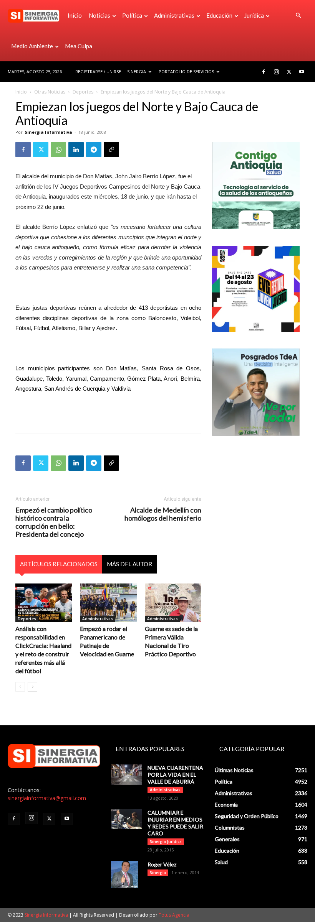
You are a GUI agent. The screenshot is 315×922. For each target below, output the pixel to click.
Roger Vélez (162, 864)
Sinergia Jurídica (166, 841)
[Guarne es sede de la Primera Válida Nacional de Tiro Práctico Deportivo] (173, 602)
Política (132, 15)
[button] (298, 15)
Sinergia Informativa (48, 132)
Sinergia (136, 71)
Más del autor (129, 563)
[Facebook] (263, 71)
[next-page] (32, 687)
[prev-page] (20, 687)
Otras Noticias (49, 92)
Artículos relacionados (59, 563)
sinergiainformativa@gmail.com (47, 798)
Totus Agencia (174, 915)
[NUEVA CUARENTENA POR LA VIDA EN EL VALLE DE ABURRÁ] (126, 774)
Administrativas (174, 15)
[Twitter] (289, 71)
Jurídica (254, 15)
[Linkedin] (76, 149)
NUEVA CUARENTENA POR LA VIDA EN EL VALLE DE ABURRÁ (175, 774)
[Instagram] (276, 71)
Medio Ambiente (32, 46)
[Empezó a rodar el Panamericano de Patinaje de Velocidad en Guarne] (108, 602)
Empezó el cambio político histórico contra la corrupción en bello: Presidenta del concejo (53, 522)
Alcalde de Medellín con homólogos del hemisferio (162, 514)
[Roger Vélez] (126, 874)
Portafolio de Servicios (186, 71)
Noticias (99, 15)
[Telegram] (93, 149)
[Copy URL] (111, 149)
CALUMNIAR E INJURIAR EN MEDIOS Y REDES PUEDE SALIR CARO (175, 823)
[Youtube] (301, 71)
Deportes (83, 92)
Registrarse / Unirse (98, 71)
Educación (219, 15)
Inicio (75, 15)
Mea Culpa (78, 46)
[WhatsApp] (58, 149)
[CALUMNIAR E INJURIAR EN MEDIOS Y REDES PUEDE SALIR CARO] (126, 819)
